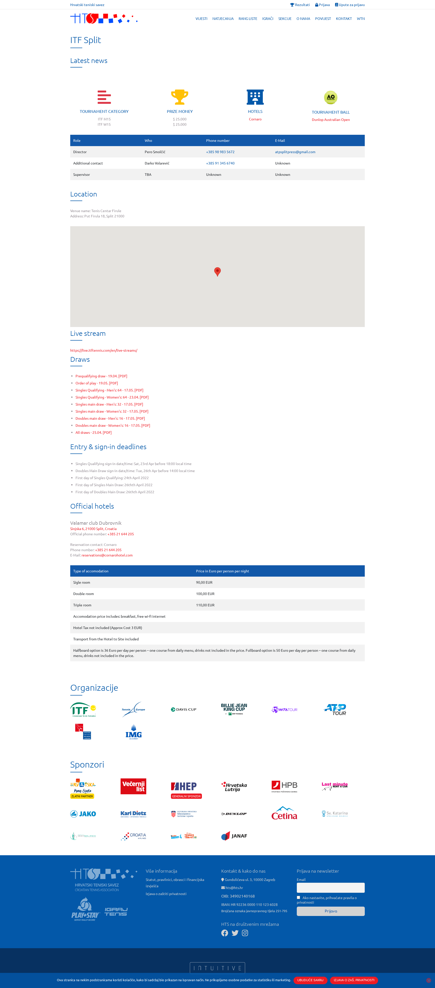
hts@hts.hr (234, 887)
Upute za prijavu (351, 4)
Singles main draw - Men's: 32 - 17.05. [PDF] (109, 404)
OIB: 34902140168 (238, 895)
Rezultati (302, 4)
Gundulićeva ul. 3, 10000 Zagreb (249, 879)
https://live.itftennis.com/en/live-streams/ (103, 350)
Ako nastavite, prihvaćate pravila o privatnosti (327, 899)
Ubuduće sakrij (310, 980)
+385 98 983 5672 (220, 151)
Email (301, 879)
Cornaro (255, 119)
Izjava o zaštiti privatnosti (166, 893)
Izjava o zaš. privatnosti (354, 980)
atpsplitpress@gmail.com (295, 151)
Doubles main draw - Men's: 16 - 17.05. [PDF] (110, 418)
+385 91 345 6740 (220, 163)
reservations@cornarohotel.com (107, 555)
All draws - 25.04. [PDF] (94, 432)
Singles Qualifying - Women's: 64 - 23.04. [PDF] (112, 397)
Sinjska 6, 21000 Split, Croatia (93, 528)
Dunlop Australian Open (331, 119)
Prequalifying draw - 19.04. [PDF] (101, 376)
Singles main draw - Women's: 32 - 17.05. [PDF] (112, 411)
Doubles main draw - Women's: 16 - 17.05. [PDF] (113, 425)
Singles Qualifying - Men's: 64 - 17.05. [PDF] (109, 390)
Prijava (324, 4)
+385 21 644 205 (120, 534)
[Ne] (428, 980)
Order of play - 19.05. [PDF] (97, 383)
